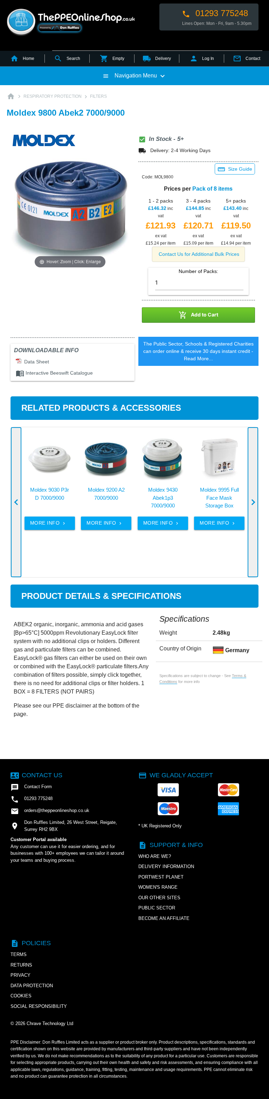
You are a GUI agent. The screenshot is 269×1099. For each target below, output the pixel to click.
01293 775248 (215, 13)
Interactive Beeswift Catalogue (54, 373)
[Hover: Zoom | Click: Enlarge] (70, 210)
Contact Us (36, 775)
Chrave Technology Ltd (50, 1023)
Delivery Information (166, 866)
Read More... (198, 358)
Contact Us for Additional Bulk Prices (199, 254)
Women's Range (158, 887)
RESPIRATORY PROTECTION (52, 96)
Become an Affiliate (163, 918)
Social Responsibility (39, 1006)
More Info (48, 523)
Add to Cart (198, 315)
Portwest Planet (161, 877)
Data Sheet (35, 361)
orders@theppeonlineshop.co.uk (50, 811)
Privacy (20, 975)
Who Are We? (154, 856)
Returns (21, 965)
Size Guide (235, 169)
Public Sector (156, 907)
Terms (19, 954)
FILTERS (98, 96)
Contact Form (31, 787)
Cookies (21, 995)
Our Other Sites (159, 897)
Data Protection (32, 985)
